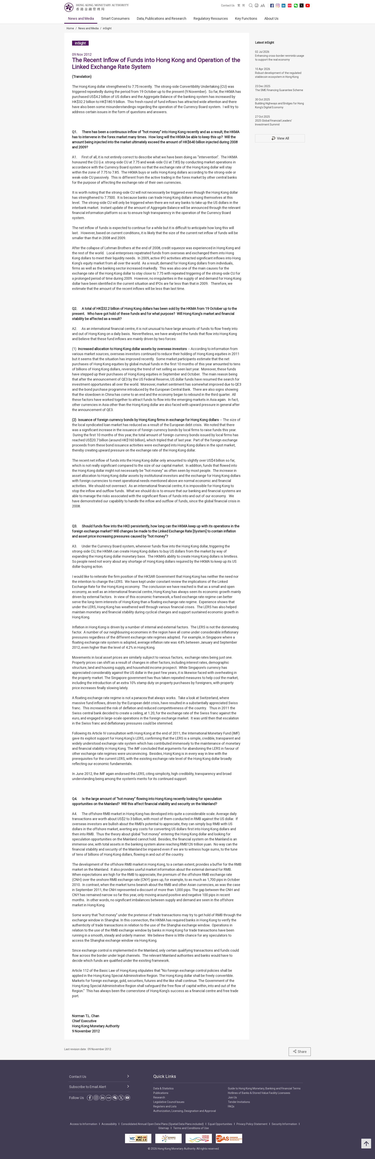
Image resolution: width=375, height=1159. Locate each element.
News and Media (81, 18)
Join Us (232, 1097)
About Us (271, 18)
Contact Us (228, 5)
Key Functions (246, 18)
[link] (263, 5)
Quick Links (164, 1076)
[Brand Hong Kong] (199, 1138)
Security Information (284, 1124)
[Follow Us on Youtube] (307, 5)
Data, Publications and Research (161, 18)
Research (159, 1097)
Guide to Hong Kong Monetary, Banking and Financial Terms (264, 1088)
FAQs (231, 1106)
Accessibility (109, 1124)
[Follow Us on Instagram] (278, 5)
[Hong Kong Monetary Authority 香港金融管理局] (96, 7)
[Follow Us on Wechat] (296, 5)
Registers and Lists (165, 1106)
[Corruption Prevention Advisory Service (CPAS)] (229, 1138)
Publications (160, 1093)
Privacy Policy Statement (252, 1124)
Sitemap (163, 1128)
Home (70, 28)
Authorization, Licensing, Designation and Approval (184, 1110)
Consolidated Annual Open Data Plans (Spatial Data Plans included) (162, 1124)
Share (302, 1052)
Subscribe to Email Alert (87, 1087)
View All (283, 138)
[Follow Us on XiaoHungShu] (109, 1098)
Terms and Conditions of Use (191, 1128)
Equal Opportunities (220, 1124)
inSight (107, 28)
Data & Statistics (163, 1088)
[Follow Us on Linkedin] (283, 5)
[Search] (251, 5)
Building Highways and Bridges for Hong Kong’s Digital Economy (279, 105)
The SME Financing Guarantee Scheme (279, 90)
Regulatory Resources (211, 18)
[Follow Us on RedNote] (289, 5)
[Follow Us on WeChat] (115, 1097)
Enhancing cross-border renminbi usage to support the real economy (279, 57)
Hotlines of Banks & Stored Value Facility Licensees (259, 1093)
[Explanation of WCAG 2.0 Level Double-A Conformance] (138, 1138)
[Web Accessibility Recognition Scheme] (168, 1138)
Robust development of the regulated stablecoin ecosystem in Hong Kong (278, 74)
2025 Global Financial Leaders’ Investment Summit (273, 122)
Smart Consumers (115, 18)
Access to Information (83, 1124)
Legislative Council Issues (168, 1101)
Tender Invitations (239, 1101)
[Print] (257, 5)
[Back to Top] (366, 1143)
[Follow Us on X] (302, 5)
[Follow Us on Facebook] (272, 5)
